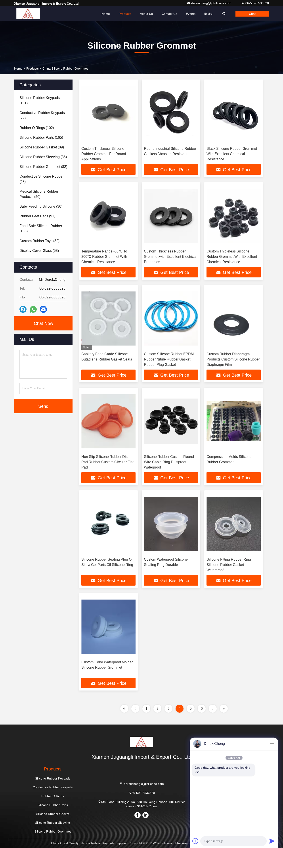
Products (125, 13)
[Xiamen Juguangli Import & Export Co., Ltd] (28, 13)
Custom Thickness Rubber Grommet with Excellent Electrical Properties (170, 256)
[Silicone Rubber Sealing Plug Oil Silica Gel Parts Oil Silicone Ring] (108, 524)
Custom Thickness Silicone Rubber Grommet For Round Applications (103, 154)
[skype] (23, 309)
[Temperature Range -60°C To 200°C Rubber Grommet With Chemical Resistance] (108, 215)
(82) (43, 167)
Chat (252, 13)
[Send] (271, 841)
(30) (40, 206)
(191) (39, 100)
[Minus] (272, 743)
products (32, 68)
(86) (43, 157)
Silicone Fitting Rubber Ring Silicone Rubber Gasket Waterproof (229, 565)
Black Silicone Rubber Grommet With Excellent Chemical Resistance (232, 154)
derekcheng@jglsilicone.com (211, 3)
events (190, 13)
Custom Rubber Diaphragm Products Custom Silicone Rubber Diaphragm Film (233, 359)
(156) (40, 228)
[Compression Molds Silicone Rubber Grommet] (234, 421)
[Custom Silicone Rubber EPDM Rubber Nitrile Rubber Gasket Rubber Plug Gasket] (171, 318)
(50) (38, 194)
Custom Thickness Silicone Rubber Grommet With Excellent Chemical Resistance (232, 256)
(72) (42, 115)
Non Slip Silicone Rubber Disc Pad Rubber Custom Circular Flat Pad (107, 462)
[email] (43, 309)
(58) (39, 250)
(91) (37, 216)
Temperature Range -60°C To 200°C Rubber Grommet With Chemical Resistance (104, 256)
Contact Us (169, 13)
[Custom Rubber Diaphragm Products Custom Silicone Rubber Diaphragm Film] (234, 318)
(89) (41, 147)
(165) (41, 137)
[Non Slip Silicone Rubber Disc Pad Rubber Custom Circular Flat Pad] (108, 421)
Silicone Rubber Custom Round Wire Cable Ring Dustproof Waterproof (169, 462)
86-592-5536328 (257, 3)
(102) (36, 128)
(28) (41, 179)
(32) (39, 241)
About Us (146, 13)
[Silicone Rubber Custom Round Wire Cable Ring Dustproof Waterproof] (171, 421)
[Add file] (195, 841)
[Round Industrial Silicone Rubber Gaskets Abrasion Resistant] (171, 113)
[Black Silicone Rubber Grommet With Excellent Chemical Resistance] (234, 113)
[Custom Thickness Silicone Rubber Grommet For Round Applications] (108, 113)
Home (105, 13)
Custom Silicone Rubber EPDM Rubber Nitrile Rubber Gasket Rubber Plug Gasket (169, 359)
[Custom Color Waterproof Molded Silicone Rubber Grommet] (108, 626)
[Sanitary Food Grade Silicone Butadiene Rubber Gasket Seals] (108, 318)
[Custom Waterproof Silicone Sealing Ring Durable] (171, 524)
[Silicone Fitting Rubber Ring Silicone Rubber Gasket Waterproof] (234, 524)
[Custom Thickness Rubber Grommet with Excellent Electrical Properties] (171, 215)
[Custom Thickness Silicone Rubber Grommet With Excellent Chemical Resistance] (234, 215)
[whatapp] (33, 309)
